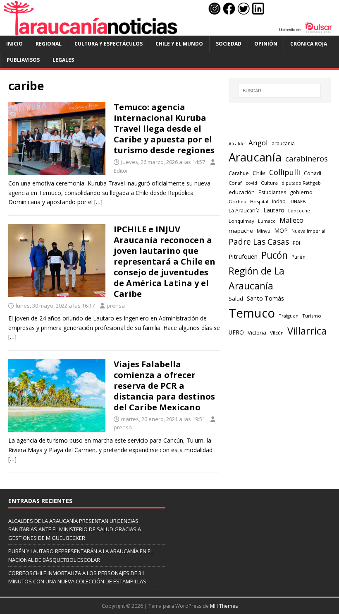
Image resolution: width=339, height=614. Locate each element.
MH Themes (224, 605)
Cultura (269, 183)
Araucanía (255, 157)
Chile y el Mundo (179, 43)
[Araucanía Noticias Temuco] (169, 31)
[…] (98, 202)
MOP (281, 230)
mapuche (241, 230)
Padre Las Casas (259, 241)
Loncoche (299, 210)
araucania (283, 143)
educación (242, 192)
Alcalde (237, 144)
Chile (259, 173)
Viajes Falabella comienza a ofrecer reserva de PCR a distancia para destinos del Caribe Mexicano (164, 386)
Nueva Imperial (308, 231)
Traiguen (288, 316)
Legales (63, 59)
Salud (236, 298)
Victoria (257, 332)
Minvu (263, 231)
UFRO (236, 332)
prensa (116, 305)
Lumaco (267, 221)
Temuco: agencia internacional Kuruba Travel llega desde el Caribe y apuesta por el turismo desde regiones (164, 128)
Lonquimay (241, 221)
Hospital (259, 201)
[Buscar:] (279, 91)
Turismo (311, 316)
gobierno (301, 192)
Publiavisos (23, 59)
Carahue (239, 173)
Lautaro (273, 210)
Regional (49, 43)
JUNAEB (297, 201)
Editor (121, 170)
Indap (279, 201)
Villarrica (307, 330)
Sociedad (228, 43)
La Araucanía (244, 210)
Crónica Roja (308, 43)
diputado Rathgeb (301, 183)
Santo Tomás (265, 298)
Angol (258, 142)
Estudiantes (272, 192)
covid (251, 183)
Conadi (312, 173)
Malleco (291, 220)
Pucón (274, 255)
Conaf (235, 183)
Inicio (14, 43)
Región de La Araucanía (256, 278)
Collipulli (284, 172)
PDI (296, 243)
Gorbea (237, 201)
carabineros (306, 159)
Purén (298, 256)
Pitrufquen (243, 256)
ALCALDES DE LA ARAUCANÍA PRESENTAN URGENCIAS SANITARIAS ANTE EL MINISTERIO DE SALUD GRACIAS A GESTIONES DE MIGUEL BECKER (74, 529)
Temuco (252, 313)
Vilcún (277, 333)
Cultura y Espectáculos (108, 43)
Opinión (265, 43)
